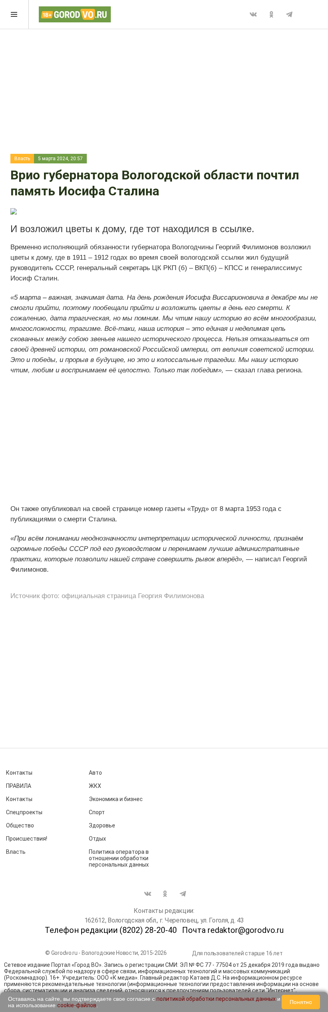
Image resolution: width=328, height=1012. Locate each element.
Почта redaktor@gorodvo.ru (233, 930)
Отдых (97, 838)
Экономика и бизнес (116, 799)
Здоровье (102, 825)
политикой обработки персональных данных (216, 999)
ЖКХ (95, 786)
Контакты (19, 772)
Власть (22, 158)
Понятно (301, 1002)
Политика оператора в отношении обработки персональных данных (119, 858)
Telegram (289, 14)
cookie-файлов (76, 1005)
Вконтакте (253, 14)
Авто (95, 772)
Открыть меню (14, 14)
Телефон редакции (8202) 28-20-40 (111, 930)
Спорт (97, 812)
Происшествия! (26, 838)
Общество (20, 825)
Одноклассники (271, 14)
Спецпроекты (24, 812)
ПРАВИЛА (18, 786)
